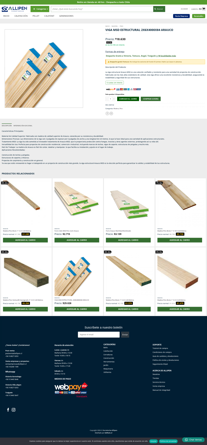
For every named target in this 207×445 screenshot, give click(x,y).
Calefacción (21, 16)
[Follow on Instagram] (13, 410)
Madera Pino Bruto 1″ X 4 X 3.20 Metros (120, 300)
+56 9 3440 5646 (11, 379)
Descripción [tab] (7, 126)
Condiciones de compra (162, 352)
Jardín (106, 365)
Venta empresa (159, 386)
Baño (106, 347)
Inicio (6, 16)
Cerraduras (108, 354)
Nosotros (156, 374)
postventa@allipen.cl (13, 353)
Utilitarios (107, 372)
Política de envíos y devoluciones (166, 360)
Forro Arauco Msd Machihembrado (118, 231)
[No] (203, 442)
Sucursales (198, 16)
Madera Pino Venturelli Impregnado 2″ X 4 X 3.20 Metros (23, 300)
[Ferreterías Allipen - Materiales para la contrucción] (14, 9)
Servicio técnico (159, 382)
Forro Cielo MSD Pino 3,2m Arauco (67, 231)
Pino (121, 26)
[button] (184, 9)
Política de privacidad (168, 441)
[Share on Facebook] (107, 113)
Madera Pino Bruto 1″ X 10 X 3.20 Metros (171, 231)
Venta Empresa (181, 16)
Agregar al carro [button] (25, 240)
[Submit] (159, 9)
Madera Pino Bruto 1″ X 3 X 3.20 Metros (171, 300)
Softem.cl (108, 433)
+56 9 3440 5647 (11, 395)
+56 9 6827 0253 (11, 356)
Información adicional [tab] (22, 126)
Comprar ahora (150, 99)
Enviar (125, 334)
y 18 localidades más (166, 56)
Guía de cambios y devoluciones (165, 356)
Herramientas (109, 362)
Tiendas (156, 378)
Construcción (109, 358)
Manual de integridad (161, 390)
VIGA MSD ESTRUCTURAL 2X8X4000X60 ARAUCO (72, 300)
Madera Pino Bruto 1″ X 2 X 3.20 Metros (17, 231)
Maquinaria (108, 369)
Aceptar (153, 441)
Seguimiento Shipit (160, 364)
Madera (115, 26)
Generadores (66, 16)
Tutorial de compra (160, 348)
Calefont (49, 16)
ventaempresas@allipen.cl (16, 364)
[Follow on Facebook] (8, 410)
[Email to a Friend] (111, 113)
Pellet (36, 16)
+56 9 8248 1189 (11, 367)
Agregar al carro (128, 99)
